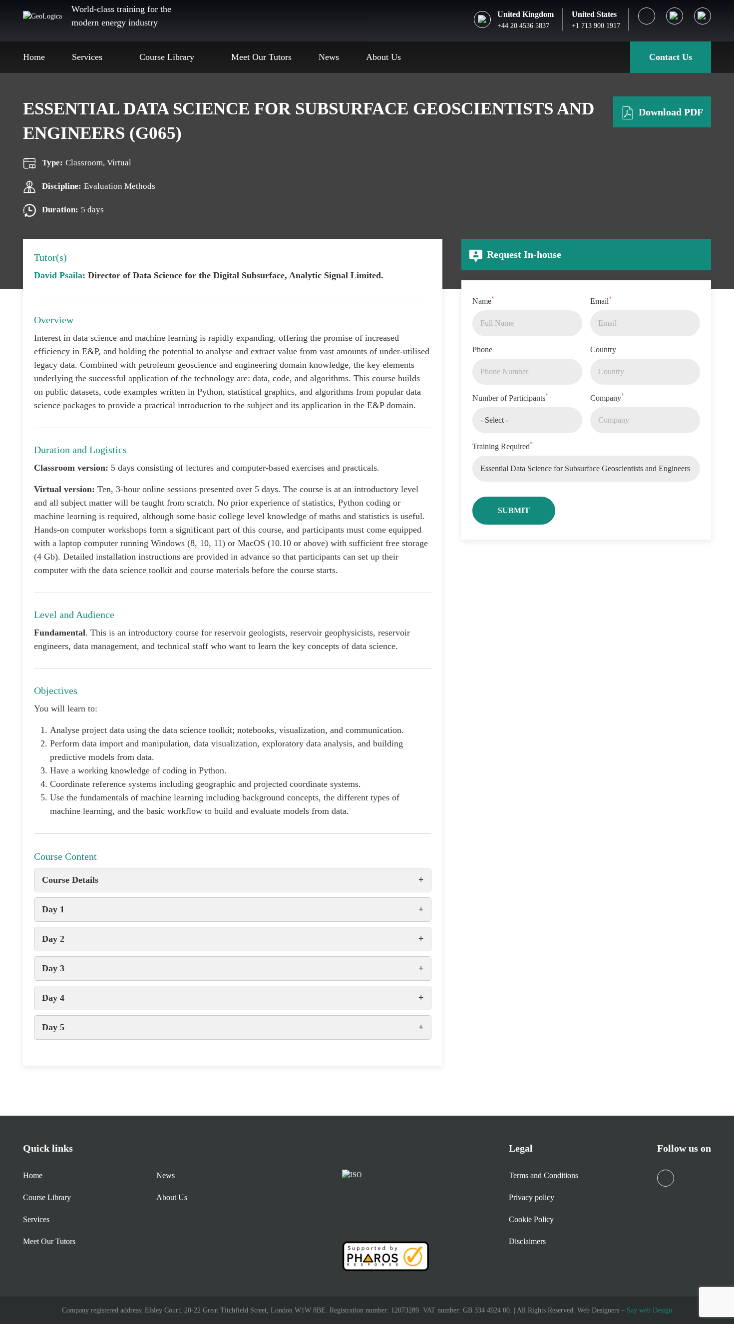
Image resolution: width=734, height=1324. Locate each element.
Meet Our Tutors (261, 57)
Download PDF (669, 111)
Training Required (502, 446)
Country (603, 349)
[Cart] (674, 15)
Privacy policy (531, 1197)
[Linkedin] (646, 15)
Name (483, 300)
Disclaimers (527, 1241)
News (329, 57)
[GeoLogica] (42, 15)
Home (34, 57)
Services (87, 57)
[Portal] (702, 15)
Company (607, 397)
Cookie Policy (531, 1219)
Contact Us (670, 57)
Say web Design (649, 1310)
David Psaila (58, 275)
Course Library (166, 57)
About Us (383, 57)
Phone (482, 349)
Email (601, 300)
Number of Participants (510, 397)
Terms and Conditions (543, 1175)
